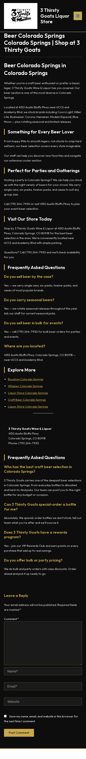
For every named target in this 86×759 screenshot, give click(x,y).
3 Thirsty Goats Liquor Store (54, 16)
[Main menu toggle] (78, 16)
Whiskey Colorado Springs (25, 386)
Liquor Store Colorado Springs (28, 393)
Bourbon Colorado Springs (25, 379)
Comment (11, 619)
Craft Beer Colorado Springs (27, 400)
